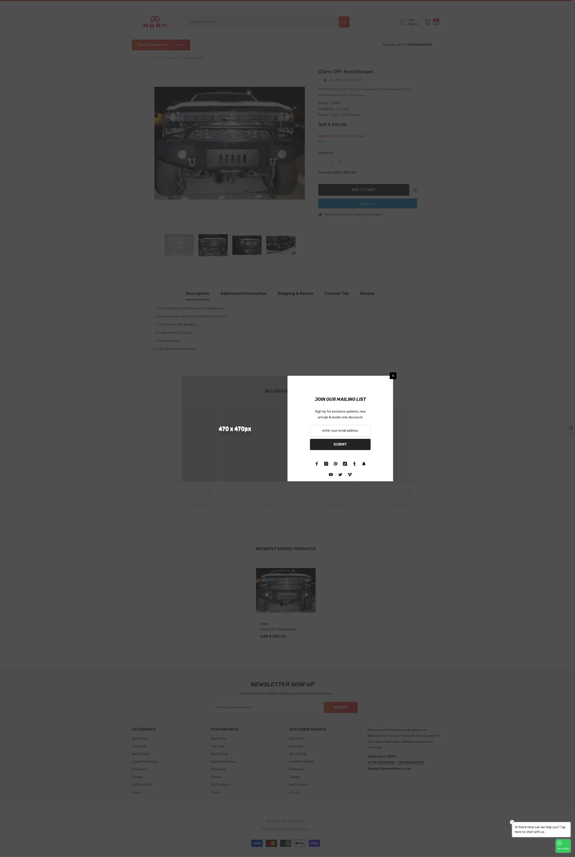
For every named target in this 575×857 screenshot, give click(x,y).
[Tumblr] (354, 463)
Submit (340, 444)
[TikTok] (345, 463)
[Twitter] (340, 474)
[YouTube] (331, 474)
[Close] (393, 375)
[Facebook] (316, 463)
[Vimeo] (349, 474)
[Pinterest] (335, 463)
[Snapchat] (364, 463)
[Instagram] (326, 463)
